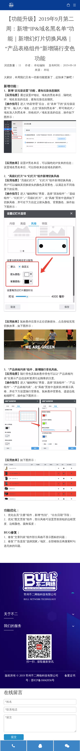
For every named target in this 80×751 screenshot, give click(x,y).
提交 (14, 737)
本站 (46, 69)
